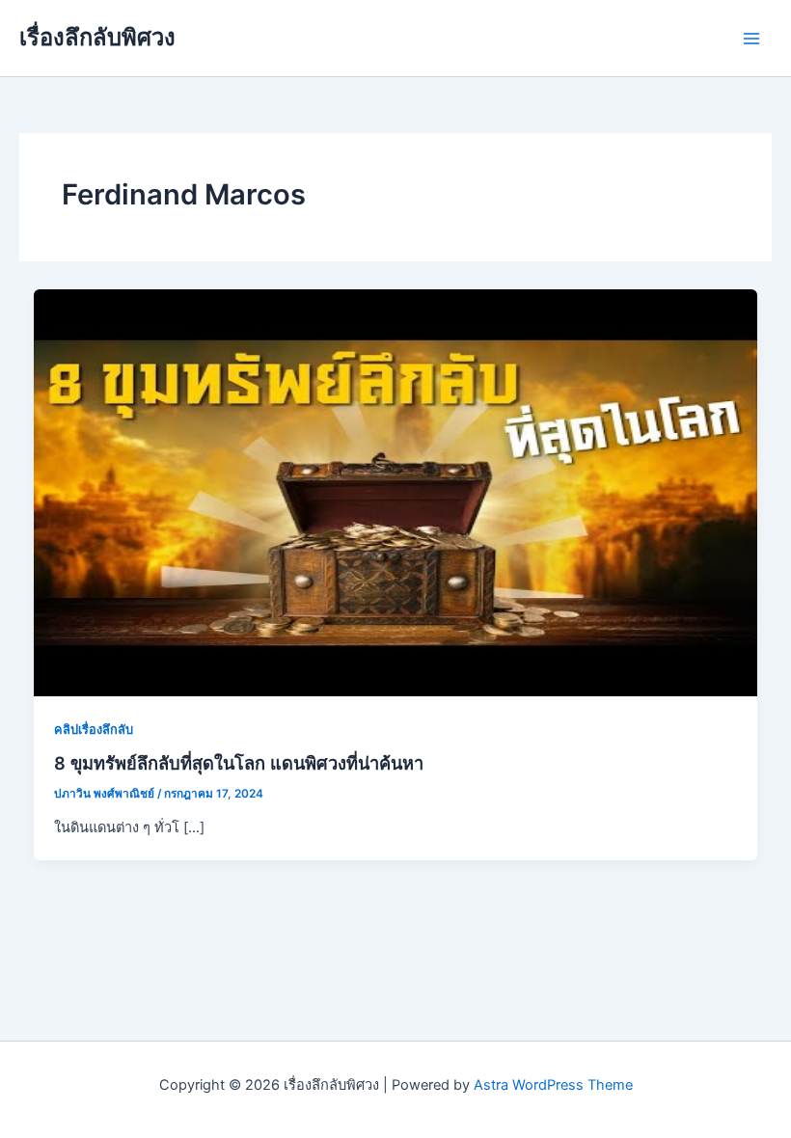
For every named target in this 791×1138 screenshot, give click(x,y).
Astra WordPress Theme (553, 1085)
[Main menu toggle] (751, 38)
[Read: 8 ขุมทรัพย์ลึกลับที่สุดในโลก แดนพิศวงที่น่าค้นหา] (396, 492)
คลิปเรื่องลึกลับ (93, 729)
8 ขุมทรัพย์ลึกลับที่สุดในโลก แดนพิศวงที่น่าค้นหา (238, 762)
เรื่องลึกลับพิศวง (97, 37)
